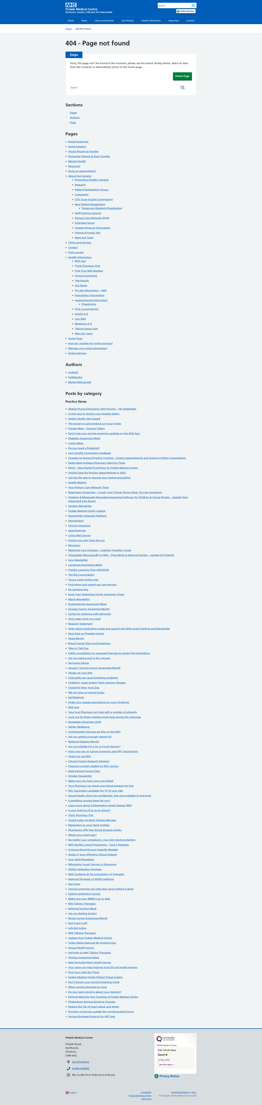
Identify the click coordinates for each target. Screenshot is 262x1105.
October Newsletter (80, 506)
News (84, 20)
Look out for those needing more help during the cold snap (104, 717)
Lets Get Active (77, 928)
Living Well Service (79, 535)
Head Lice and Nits (79, 756)
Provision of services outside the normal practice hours (101, 1011)
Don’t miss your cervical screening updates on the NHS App (104, 433)
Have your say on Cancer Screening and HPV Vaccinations (103, 751)
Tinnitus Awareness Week (83, 957)
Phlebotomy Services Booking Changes (91, 1001)
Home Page (182, 76)
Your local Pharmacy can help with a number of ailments (102, 712)
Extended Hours (84, 223)
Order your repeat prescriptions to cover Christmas (98, 702)
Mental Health (77, 161)
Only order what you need (84, 618)
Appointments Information (91, 300)
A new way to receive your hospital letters (93, 413)
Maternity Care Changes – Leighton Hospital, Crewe (99, 550)
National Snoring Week (82, 908)
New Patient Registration (90, 204)
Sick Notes (81, 285)
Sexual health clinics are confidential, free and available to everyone (109, 795)
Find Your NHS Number (89, 270)
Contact (190, 20)
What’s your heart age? (82, 835)
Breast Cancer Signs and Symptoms (89, 643)
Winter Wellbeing (79, 726)
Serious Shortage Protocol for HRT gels (91, 1016)
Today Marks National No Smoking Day (92, 942)
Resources (174, 20)
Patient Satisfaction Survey (84, 893)
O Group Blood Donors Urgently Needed (93, 849)
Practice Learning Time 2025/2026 (88, 569)
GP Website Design (180, 1092)
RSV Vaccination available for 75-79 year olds (95, 790)
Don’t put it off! (77, 923)
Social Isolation (77, 146)
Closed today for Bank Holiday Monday (92, 820)
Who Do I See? (84, 333)
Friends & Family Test (87, 232)
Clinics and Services (104, 20)
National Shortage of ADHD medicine (91, 879)
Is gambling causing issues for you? (89, 800)
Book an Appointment (82, 171)
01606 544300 (80, 1068)
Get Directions (80, 1062)
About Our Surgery (79, 176)
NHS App (80, 261)
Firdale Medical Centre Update (86, 511)
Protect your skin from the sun (86, 540)
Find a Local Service (87, 309)
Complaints (82, 194)
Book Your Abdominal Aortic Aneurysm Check (96, 594)
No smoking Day (78, 589)
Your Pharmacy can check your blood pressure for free (101, 785)
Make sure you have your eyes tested (90, 781)
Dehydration (76, 520)
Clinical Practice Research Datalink (88, 761)
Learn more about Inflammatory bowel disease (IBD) (100, 805)
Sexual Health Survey (81, 947)
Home (71, 20)
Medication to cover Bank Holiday (89, 825)
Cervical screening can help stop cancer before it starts (100, 889)
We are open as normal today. (86, 692)
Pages (73, 112)
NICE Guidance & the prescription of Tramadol (96, 874)
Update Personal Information (92, 227)
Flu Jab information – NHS (91, 290)
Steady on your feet (80, 672)
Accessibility (146, 1092)
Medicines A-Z (83, 323)
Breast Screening (78, 141)
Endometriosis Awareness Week (87, 604)
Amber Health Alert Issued (84, 418)
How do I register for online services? (90, 343)
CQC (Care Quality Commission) (94, 199)
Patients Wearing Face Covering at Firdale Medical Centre (103, 996)
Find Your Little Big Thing (83, 972)
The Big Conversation (81, 574)
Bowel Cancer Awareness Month (88, 918)
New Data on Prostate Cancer (86, 633)
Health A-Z (81, 314)
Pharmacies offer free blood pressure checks (94, 830)
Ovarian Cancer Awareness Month (89, 609)
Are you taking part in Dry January (89, 658)
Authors (75, 117)
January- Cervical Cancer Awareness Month (94, 668)
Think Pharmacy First (87, 266)
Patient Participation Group (91, 189)
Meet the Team (84, 237)
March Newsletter (79, 599)
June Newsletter (78, 560)
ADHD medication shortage (85, 869)
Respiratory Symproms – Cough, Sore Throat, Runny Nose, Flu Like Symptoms (115, 492)
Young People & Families (83, 151)
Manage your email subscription (87, 348)
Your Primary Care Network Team (88, 487)
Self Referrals (76, 697)
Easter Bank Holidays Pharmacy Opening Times (96, 463)
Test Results (82, 280)
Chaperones (88, 304)
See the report (166, 1064)
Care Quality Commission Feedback (89, 453)
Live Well (80, 318)
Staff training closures (88, 213)
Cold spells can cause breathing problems (93, 677)
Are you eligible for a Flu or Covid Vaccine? (94, 746)
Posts (73, 122)
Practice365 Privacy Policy (140, 1095)
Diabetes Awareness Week (84, 438)
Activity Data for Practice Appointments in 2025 (97, 472)
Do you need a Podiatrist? (84, 448)
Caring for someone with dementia (89, 614)
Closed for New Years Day (83, 687)
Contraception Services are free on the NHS (94, 731)
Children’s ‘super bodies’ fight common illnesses (97, 682)
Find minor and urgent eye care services (92, 584)
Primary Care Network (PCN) (92, 218)
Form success (75, 252)
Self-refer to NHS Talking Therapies (89, 952)
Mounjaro (74, 545)
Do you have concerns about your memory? (94, 992)
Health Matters (77, 482)
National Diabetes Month (83, 741)
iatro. (194, 1092)
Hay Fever (74, 884)
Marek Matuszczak (79, 382)
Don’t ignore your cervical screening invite (93, 982)
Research (80, 184)
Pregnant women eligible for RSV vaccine (93, 766)
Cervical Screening (86, 275)
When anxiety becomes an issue (87, 987)
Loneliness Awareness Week (85, 565)
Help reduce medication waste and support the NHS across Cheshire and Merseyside (119, 628)
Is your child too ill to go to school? (89, 810)
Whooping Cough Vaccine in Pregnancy (92, 864)
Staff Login (146, 1099)
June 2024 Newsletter (81, 859)
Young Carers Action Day (83, 579)
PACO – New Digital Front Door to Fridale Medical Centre (103, 467)
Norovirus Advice (78, 663)
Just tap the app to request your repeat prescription (99, 477)
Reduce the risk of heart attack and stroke (93, 1006)
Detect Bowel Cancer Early (84, 771)
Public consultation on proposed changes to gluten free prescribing (109, 653)
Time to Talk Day (78, 648)
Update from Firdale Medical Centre (90, 938)
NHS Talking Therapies (82, 903)
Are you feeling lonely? (82, 913)
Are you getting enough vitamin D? (90, 736)
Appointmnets (77, 530)
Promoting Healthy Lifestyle (92, 179)
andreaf (73, 372)
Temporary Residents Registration (101, 208)
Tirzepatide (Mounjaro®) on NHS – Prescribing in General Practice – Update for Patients (121, 555)
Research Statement (80, 623)
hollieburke (75, 377)
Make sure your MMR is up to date (89, 898)
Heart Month (76, 638)
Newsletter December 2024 (84, 722)
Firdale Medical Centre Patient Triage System (95, 977)
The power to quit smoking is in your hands (94, 423)
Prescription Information (89, 295)
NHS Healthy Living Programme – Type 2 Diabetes (98, 844)
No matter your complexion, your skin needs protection (102, 839)
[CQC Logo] (166, 1041)
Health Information (151, 20)
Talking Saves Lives (86, 328)
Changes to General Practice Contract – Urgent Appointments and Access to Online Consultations (127, 458)
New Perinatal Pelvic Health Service (89, 962)
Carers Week (76, 443)
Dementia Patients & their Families (89, 156)
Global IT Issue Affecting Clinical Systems (92, 854)
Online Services (77, 353)
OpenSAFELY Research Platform (87, 515)
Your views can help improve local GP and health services (102, 967)
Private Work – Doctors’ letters (86, 428)
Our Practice (128, 20)
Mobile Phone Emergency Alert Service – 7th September (102, 408)
